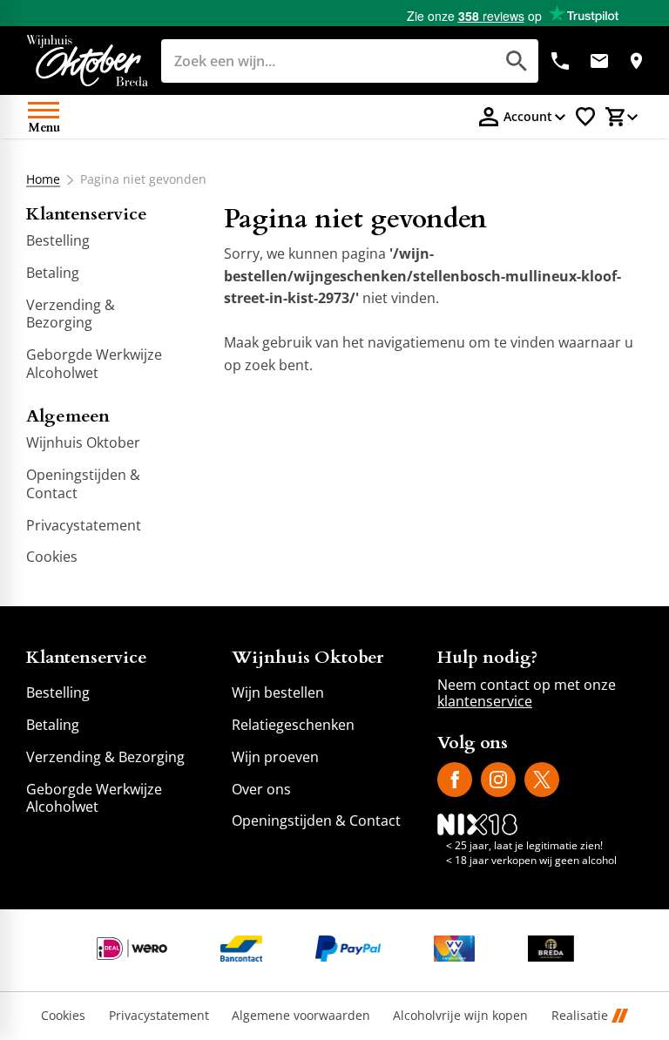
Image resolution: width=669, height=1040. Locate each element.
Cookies (63, 1016)
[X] (541, 779)
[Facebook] (454, 779)
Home (43, 179)
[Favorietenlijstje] (585, 116)
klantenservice (484, 701)
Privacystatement (159, 1016)
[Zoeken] (516, 61)
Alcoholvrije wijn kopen (460, 1016)
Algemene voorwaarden (301, 1016)
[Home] (87, 60)
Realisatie (579, 1016)
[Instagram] (498, 779)
